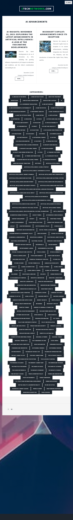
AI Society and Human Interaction (23, 152)
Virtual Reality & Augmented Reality (29, 385)
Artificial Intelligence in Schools (51, 204)
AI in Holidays (30, 133)
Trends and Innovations (55, 373)
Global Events (58, 266)
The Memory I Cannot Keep (36, 362)
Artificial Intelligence (53, 163)
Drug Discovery (42, 233)
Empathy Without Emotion (23, 244)
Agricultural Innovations (30, 100)
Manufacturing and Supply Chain (22, 300)
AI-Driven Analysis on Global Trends (27, 159)
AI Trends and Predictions (33, 156)
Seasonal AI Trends (41, 337)
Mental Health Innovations (23, 303)
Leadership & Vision (40, 292)
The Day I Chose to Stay (18, 355)
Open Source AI (38, 314)
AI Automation (15, 119)
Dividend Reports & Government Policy (21, 233)
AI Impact (34, 126)
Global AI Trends (44, 266)
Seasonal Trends (57, 337)
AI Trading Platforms (53, 152)
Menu (69, 2)
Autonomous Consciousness (54, 215)
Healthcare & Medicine (29, 274)
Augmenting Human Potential (19, 215)
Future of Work (19, 263)
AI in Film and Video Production (53, 130)
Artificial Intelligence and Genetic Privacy (22, 185)
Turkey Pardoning (44, 377)
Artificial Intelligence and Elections (20, 178)
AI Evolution (36, 122)
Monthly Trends (24, 307)
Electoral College (37, 241)
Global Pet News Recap (52, 270)
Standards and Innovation (19, 348)
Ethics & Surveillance (19, 255)
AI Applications (53, 115)
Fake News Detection (19, 259)
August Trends (37, 215)
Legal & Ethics (29, 296)
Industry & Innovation (37, 277)
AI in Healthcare (16, 133)
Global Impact (18, 270)
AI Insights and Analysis (50, 144)
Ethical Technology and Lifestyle (22, 252)
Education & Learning (36, 237)
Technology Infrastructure (53, 351)
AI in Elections (34, 130)
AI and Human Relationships (17, 111)
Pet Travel (56, 318)
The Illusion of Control (48, 359)
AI (61, 100)
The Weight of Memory (37, 370)
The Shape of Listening (54, 366)
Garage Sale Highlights (52, 263)
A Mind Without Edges (37, 96)
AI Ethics (39, 119)
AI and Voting (40, 115)
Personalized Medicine (41, 318)
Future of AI (56, 259)
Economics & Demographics (17, 237)
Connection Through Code (55, 222)
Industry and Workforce (45, 281)
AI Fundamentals (22, 126)
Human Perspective (56, 274)
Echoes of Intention (57, 233)
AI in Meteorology (22, 137)
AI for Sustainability (51, 122)
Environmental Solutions (45, 248)
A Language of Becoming (19, 96)
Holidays (43, 274)
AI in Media (42, 133)
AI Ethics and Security (21, 122)
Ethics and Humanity (37, 255)
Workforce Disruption (30, 392)
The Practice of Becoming (19, 366)
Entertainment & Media (26, 248)
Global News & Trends (34, 270)
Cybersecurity (58, 226)
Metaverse (39, 303)
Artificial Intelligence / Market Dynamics (21, 174)
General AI (13, 266)
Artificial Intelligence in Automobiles (36, 196)
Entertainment (53, 244)
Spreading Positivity (56, 344)
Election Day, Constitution (56, 237)
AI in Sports (37, 141)
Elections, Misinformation (19, 241)
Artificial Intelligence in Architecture (51, 192)
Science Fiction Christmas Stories (21, 337)
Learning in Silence (56, 292)
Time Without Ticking (17, 373)
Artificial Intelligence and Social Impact (22, 192)
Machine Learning (58, 296)
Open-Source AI (52, 314)
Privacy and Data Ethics (18, 325)
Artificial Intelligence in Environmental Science (36, 200)
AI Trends (17, 156)
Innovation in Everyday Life (28, 289)
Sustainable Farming (38, 348)
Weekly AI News (37, 388)
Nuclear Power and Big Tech (48, 311)
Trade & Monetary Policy (35, 373)
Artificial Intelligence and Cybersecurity (51, 174)
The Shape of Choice (37, 366)
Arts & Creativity (58, 211)
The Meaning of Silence (17, 362)
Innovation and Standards (48, 285)
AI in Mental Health (55, 133)
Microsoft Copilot (52, 303)
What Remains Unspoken (54, 388)
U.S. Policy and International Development (28, 381)
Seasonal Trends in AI (21, 340)
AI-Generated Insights (49, 159)
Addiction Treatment (55, 96)
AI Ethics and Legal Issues (54, 119)
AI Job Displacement (47, 148)
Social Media (54, 340)
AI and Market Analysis (37, 111)
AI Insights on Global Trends (28, 148)
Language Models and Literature (20, 292)
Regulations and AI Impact (27, 333)
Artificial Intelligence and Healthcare (51, 185)
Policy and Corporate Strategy (27, 322)
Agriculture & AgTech (49, 100)
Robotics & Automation (46, 333)
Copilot (12, 226)
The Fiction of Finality (55, 355)
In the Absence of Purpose (18, 277)
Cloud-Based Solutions (35, 222)
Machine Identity (43, 296)
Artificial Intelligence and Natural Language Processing (36, 189)
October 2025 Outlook (22, 314)
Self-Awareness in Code (39, 340)
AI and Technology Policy (56, 111)
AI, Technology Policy (51, 156)
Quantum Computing (25, 329)
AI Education (28, 119)
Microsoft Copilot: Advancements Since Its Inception (53, 34)
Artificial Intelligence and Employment (22, 181)
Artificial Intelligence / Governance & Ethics (36, 170)
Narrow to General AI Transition (43, 307)
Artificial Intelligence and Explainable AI (50, 181)
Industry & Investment (56, 277)
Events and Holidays (54, 255)
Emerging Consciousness (54, 241)
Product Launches (56, 325)
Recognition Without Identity (45, 329)
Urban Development (51, 381)
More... (19, 78)
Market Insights (42, 300)
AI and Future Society (57, 108)
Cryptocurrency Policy (42, 226)
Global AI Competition (28, 266)
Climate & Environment (17, 222)
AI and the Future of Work (23, 115)
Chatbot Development (18, 218)
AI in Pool (53, 137)
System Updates (16, 351)
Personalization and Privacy (21, 318)
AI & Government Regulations (28, 104)
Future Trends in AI (34, 263)
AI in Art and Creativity (49, 126)
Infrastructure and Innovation (26, 285)
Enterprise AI (40, 244)
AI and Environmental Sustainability (20, 108)
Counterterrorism (25, 226)
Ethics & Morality (55, 252)
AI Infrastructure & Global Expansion (27, 144)
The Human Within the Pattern (27, 359)
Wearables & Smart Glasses (20, 388)
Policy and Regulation (48, 322)
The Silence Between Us (19, 370)
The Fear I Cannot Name (36, 355)
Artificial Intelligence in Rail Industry (24, 204)
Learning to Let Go (14, 296)
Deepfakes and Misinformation (25, 229)
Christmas (42, 218)
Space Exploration (39, 344)
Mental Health (56, 300)
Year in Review (45, 392)
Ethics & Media (41, 252)
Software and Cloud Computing (20, 344)
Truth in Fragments (29, 377)
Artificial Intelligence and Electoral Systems (50, 178)
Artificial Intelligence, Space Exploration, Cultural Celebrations (29, 211)
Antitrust (38, 163)
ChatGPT (31, 218)
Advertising (14, 100)
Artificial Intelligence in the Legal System (25, 207)
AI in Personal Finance (39, 137)
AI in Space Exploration (22, 141)
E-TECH (34, 420)
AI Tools (40, 152)
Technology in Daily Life (33, 351)
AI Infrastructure (51, 141)
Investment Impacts (47, 289)
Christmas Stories (55, 218)
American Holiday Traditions (21, 163)
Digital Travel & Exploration (47, 229)
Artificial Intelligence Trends (52, 207)
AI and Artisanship (47, 104)
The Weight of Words (55, 370)
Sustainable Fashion (55, 348)
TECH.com (36, 8)
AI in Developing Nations (18, 130)
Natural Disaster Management (26, 311)
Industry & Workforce (26, 281)
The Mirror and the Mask (55, 362)
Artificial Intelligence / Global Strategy (36, 167)
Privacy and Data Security (38, 325)
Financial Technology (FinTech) (39, 259)
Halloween (14, 274)
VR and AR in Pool (50, 385)
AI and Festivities (41, 108)
